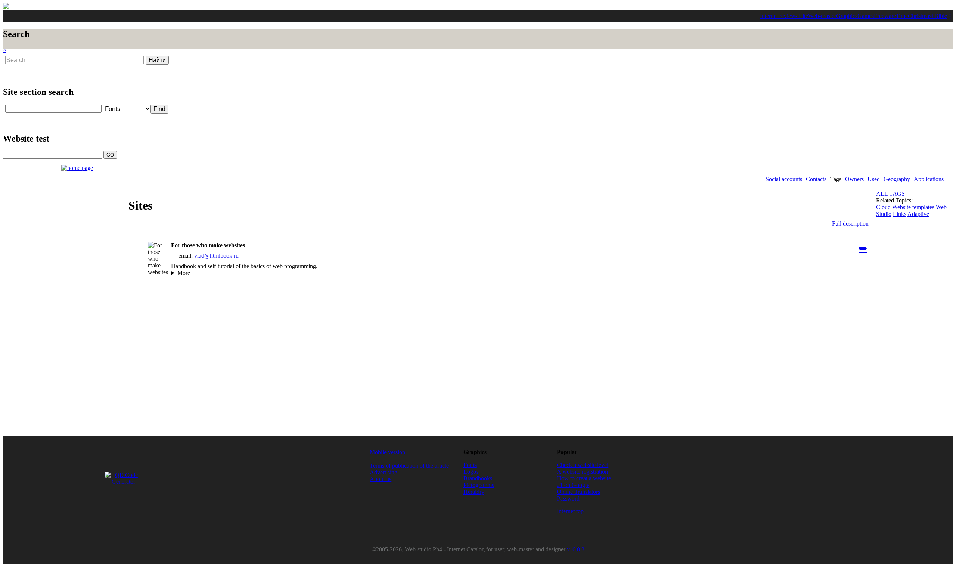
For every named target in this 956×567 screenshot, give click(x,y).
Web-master (822, 16)
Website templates (913, 207)
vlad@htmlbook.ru (216, 255)
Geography (897, 179)
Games (865, 16)
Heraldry (473, 492)
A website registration (582, 471)
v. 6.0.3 (575, 549)
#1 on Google (573, 485)
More (183, 273)
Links (899, 214)
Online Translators (578, 492)
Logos (470, 471)
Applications (929, 179)
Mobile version (387, 452)
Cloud (883, 207)
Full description (850, 223)
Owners (854, 179)
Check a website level (582, 465)
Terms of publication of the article (409, 465)
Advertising (383, 472)
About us (380, 479)
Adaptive (918, 214)
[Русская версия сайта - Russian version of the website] (6, 7)
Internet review (777, 16)
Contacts (816, 179)
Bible (940, 16)
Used (873, 179)
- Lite (801, 16)
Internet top (570, 511)
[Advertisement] (195, 72)
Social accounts (784, 179)
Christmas (919, 16)
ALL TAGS (890, 193)
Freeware (885, 16)
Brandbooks (477, 478)
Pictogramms (478, 485)
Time (902, 16)
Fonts (470, 465)
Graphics (846, 16)
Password (568, 498)
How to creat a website (584, 478)
